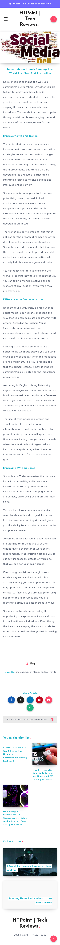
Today (44, 671)
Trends (52, 671)
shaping (20, 671)
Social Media (32, 671)
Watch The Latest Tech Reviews (32, 3)
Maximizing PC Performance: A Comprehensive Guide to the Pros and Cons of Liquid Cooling (15, 818)
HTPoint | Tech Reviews (30, 19)
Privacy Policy (38, 934)
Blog (32, 664)
